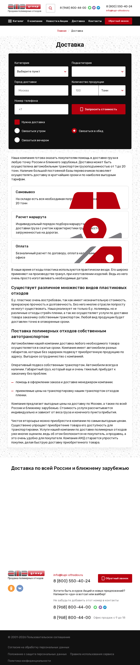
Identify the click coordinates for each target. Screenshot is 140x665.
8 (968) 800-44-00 (73, 7)
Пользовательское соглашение (48, 637)
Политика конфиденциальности (29, 660)
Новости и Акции (57, 21)
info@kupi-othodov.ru (117, 10)
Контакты (95, 21)
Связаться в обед (91, 131)
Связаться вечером (35, 140)
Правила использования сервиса (92, 654)
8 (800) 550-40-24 (119, 6)
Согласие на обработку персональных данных (38, 647)
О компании (34, 21)
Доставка (78, 21)
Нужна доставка (33, 122)
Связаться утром (33, 131)
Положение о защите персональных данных (37, 654)
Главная (61, 30)
